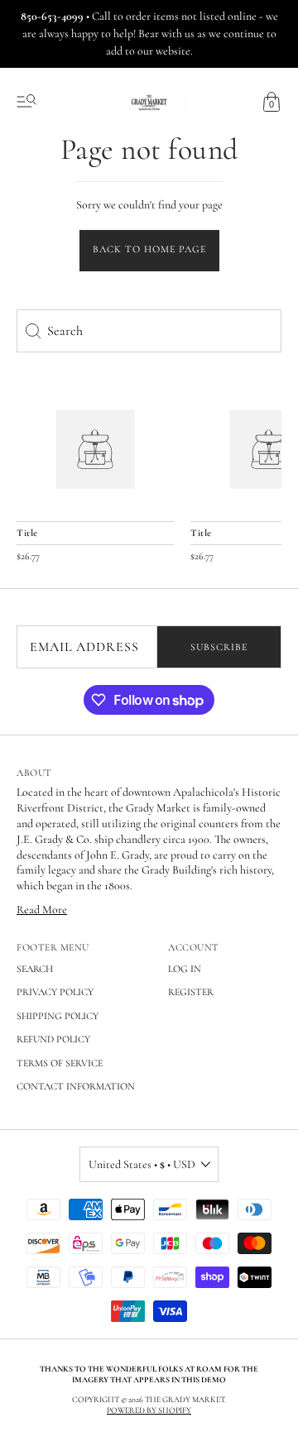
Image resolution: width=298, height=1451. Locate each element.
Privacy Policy (55, 992)
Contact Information (76, 1086)
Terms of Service (60, 1063)
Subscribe (219, 647)
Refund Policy (53, 1039)
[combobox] (149, 331)
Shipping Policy (58, 1016)
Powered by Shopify (149, 1410)
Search (35, 969)
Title (27, 533)
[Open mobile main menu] (26, 102)
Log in (184, 969)
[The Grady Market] (95, 449)
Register (191, 992)
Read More (42, 910)
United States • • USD (142, 1164)
